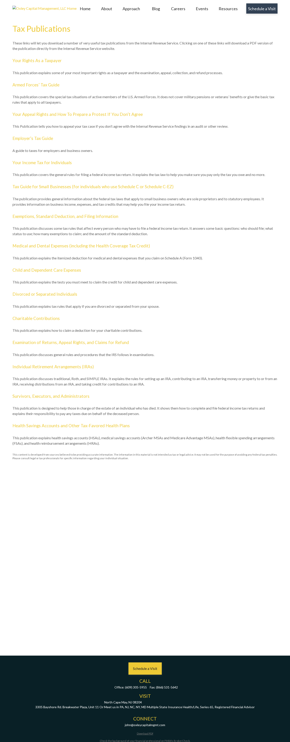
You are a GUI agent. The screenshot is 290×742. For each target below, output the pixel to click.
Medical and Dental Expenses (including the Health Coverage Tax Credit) (81, 245)
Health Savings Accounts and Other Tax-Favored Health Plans (71, 425)
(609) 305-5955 (136, 687)
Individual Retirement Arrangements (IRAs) (53, 366)
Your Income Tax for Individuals (42, 162)
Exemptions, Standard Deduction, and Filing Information (65, 216)
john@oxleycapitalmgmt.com (145, 725)
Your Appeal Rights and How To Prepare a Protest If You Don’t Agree (77, 114)
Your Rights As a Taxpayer (37, 60)
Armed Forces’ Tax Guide (35, 84)
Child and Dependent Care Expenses (46, 270)
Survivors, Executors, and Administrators (50, 396)
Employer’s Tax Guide (32, 138)
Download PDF (145, 733)
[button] (85, 8)
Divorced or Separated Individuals (44, 294)
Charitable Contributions (36, 318)
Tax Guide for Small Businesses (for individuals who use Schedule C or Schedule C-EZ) (93, 186)
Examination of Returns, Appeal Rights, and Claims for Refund (70, 342)
